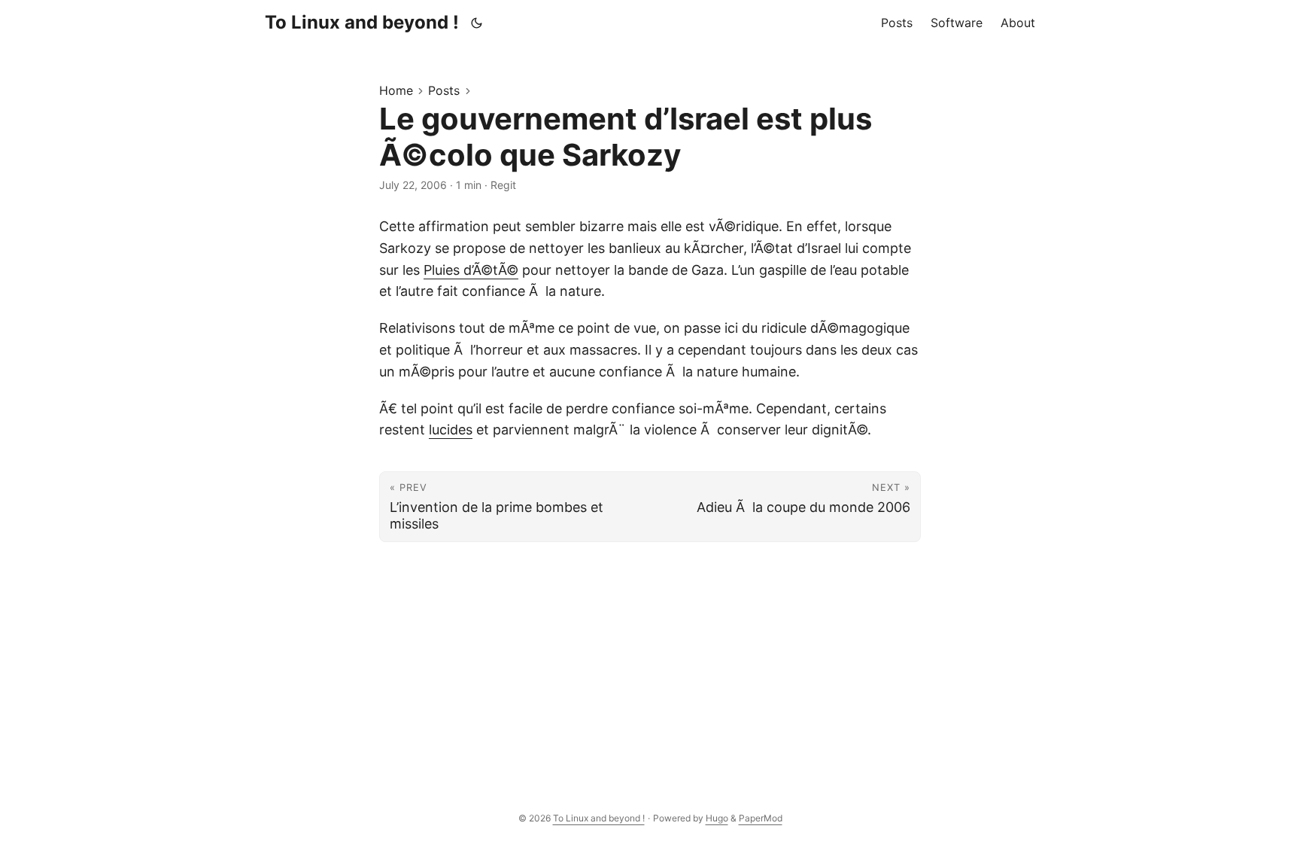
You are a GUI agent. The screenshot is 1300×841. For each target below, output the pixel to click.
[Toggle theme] (477, 22)
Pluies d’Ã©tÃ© (471, 270)
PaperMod (760, 818)
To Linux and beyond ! (362, 22)
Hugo (717, 818)
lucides (450, 429)
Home (396, 90)
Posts (444, 90)
